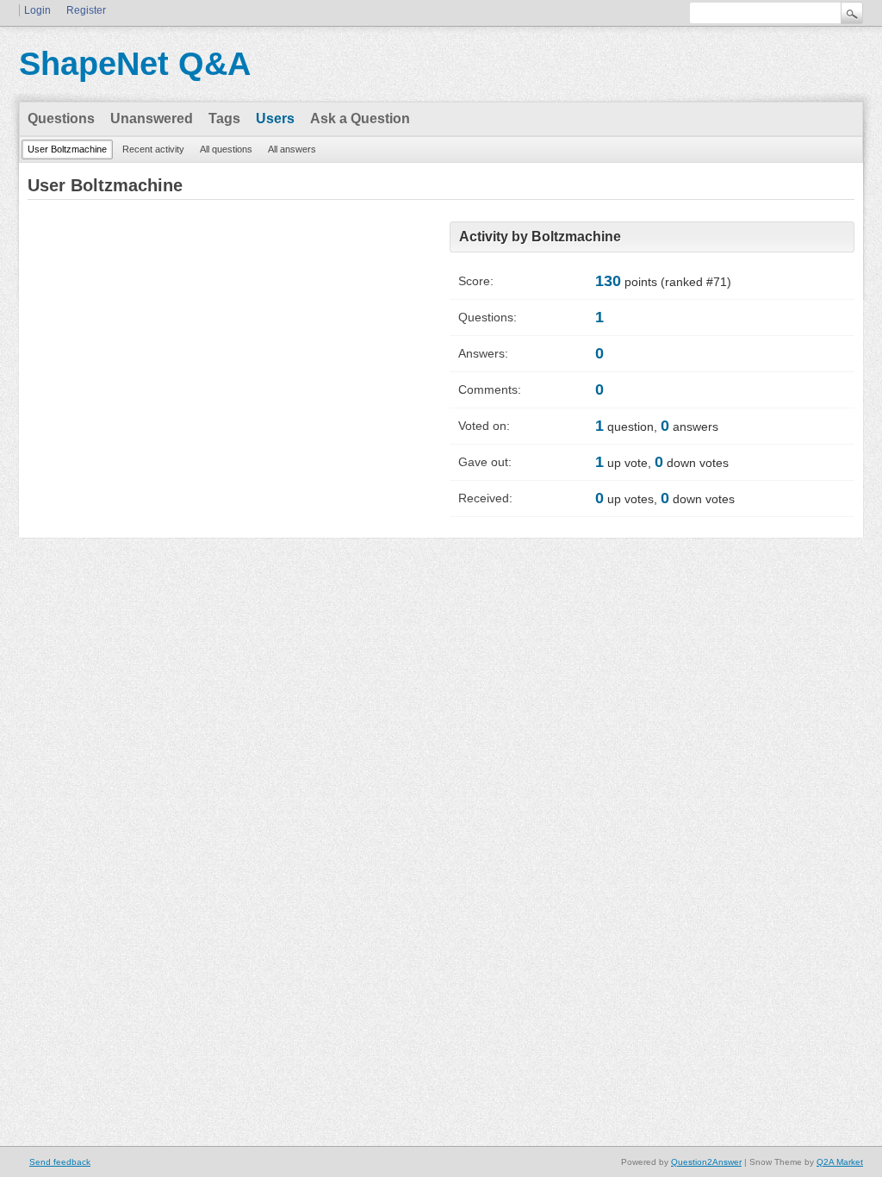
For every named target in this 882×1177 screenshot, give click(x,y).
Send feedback (59, 1162)
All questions (226, 149)
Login (37, 10)
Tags (224, 118)
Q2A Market (840, 1162)
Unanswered (151, 118)
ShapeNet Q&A (135, 64)
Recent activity (153, 149)
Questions (61, 118)
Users (275, 118)
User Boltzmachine (67, 149)
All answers (292, 149)
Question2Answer (706, 1162)
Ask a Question (360, 118)
